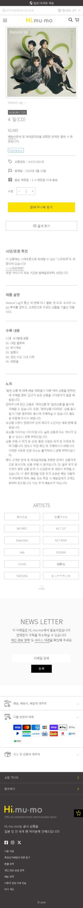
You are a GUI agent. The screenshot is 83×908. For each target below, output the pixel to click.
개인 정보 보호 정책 (14, 870)
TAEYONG (22, 576)
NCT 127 (61, 528)
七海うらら (61, 517)
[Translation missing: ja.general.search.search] (71, 20)
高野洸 (61, 564)
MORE (42, 588)
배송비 (12, 136)
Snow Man (22, 540)
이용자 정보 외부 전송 (15, 883)
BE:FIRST (22, 528)
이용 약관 (9, 851)
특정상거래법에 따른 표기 (17, 857)
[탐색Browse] (5, 21)
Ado (22, 552)
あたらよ (22, 517)
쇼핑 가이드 (11, 777)
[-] (19, 191)
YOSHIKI (61, 552)
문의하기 (9, 789)
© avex (42, 902)
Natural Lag (15, 102)
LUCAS (22, 564)
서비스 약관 (42, 640)
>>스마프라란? (15, 268)
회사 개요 (9, 889)
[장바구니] (77, 20)
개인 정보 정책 (20, 640)
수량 (10, 191)
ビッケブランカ (61, 576)
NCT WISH (61, 540)
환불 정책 (9, 864)
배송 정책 (9, 876)
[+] (32, 191)
